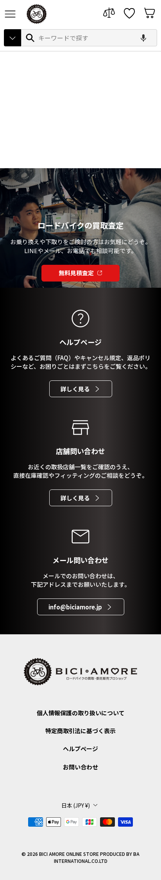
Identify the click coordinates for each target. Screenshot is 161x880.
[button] (143, 37)
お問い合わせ (80, 767)
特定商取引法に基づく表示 (80, 731)
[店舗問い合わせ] (80, 427)
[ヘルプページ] (80, 318)
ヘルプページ (80, 748)
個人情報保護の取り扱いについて (81, 713)
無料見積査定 (76, 273)
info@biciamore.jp (75, 607)
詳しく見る (75, 389)
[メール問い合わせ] (80, 536)
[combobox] (89, 37)
